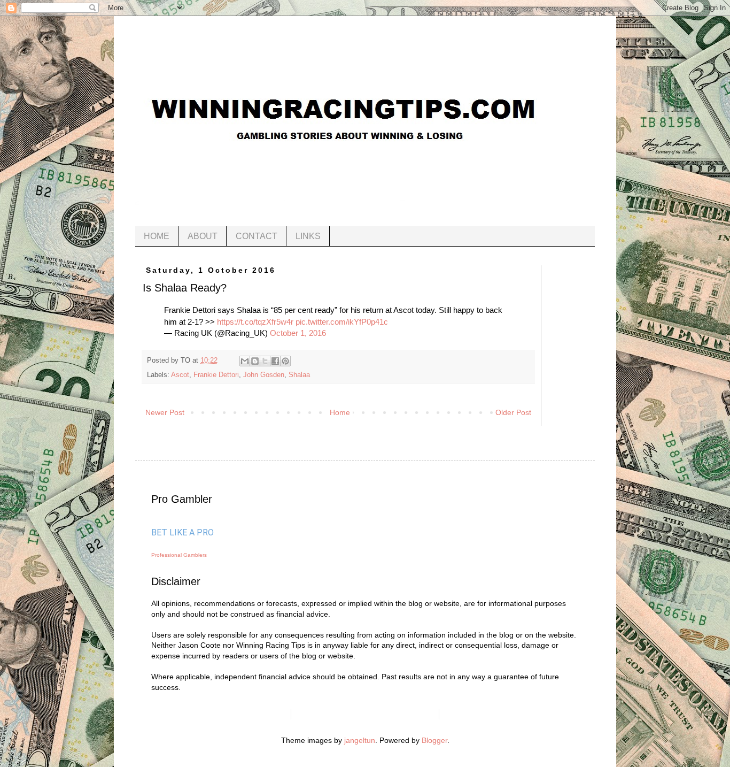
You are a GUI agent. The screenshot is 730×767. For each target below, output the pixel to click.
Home (340, 412)
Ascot (180, 375)
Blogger (434, 740)
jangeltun (359, 740)
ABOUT (203, 236)
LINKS (308, 236)
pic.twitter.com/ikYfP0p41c (342, 321)
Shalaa (299, 375)
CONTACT (256, 236)
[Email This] (244, 361)
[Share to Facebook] (275, 361)
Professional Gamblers (179, 555)
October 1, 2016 (298, 333)
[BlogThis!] (255, 361)
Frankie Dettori (216, 375)
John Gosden (263, 375)
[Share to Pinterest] (285, 361)
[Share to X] (265, 361)
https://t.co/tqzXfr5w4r (255, 321)
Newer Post (164, 412)
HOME (156, 236)
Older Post (513, 412)
